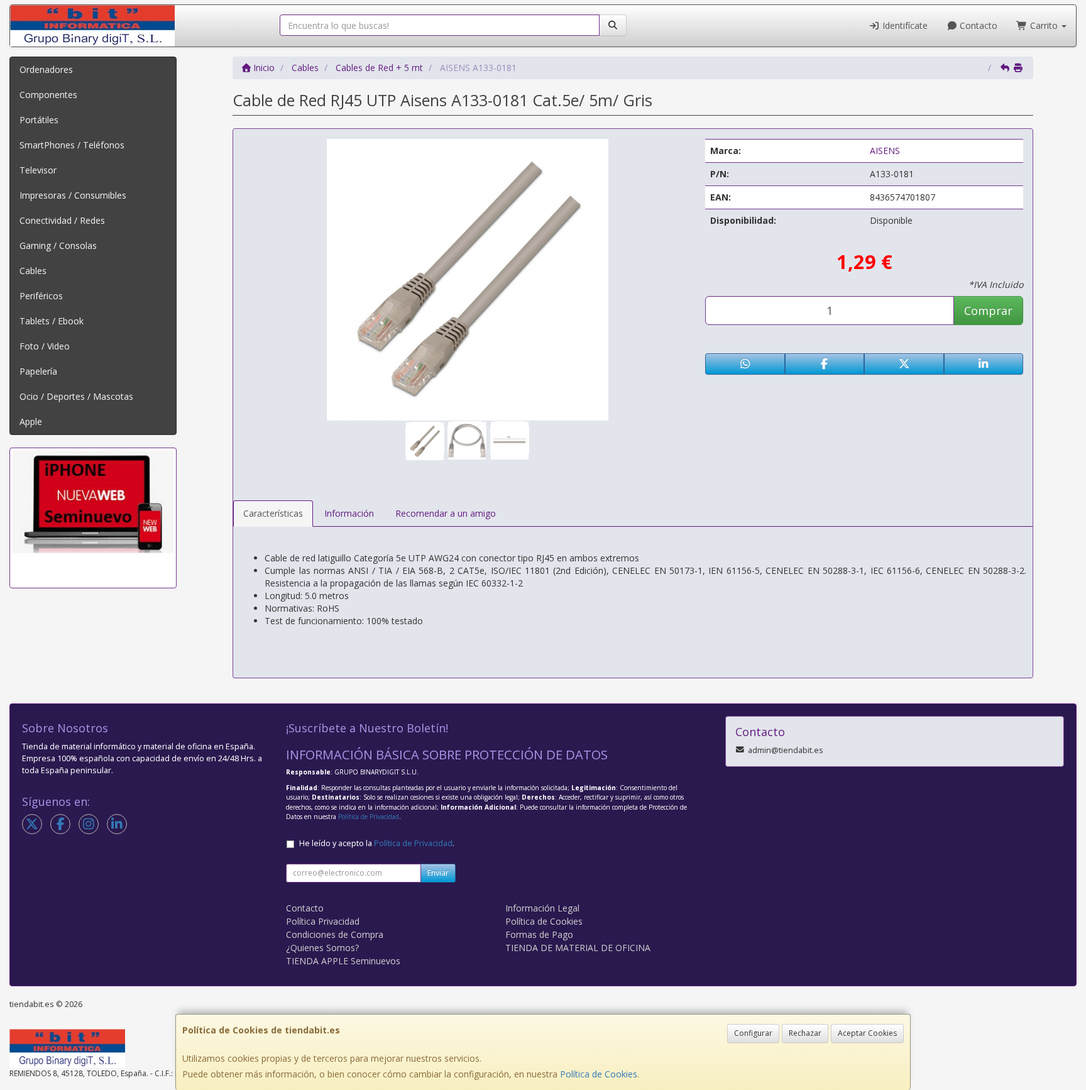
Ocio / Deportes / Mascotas (76, 396)
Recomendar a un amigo (445, 513)
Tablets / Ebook (51, 321)
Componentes (48, 95)
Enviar (438, 872)
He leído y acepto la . (376, 843)
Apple (30, 421)
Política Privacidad (322, 921)
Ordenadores (46, 69)
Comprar (988, 310)
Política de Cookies (598, 1074)
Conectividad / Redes (62, 220)
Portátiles (38, 120)
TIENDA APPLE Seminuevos (343, 961)
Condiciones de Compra (334, 934)
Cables (33, 271)
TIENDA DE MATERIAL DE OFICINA (577, 948)
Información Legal (542, 908)
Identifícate (904, 25)
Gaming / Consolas (58, 245)
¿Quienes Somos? (322, 948)
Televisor (38, 170)
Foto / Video (44, 346)
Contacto (977, 25)
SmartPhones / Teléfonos (71, 145)
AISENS (885, 151)
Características (273, 513)
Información (349, 513)
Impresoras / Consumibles (72, 195)
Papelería (38, 371)
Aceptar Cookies (867, 1033)
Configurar (753, 1033)
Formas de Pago (539, 934)
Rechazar (805, 1033)
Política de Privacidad (368, 816)
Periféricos (41, 296)
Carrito (1044, 25)
